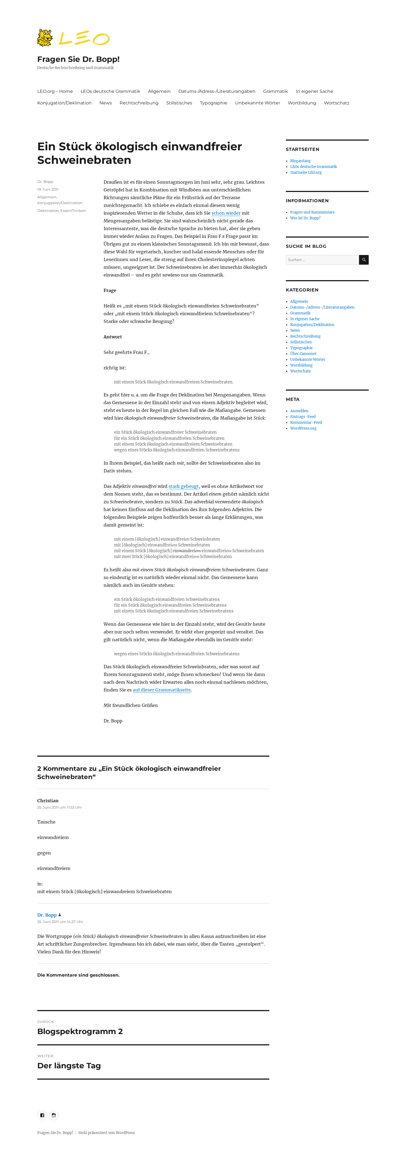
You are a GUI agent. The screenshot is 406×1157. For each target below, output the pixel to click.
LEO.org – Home (55, 91)
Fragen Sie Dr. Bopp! (78, 59)
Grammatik (275, 91)
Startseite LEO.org (306, 172)
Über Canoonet (303, 353)
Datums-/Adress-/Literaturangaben (216, 91)
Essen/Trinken (73, 210)
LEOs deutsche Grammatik (110, 91)
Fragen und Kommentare (312, 212)
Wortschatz (336, 103)
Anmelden (299, 411)
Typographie (213, 103)
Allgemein (159, 91)
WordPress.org (303, 428)
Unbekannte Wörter (257, 103)
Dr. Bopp (45, 181)
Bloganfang (300, 161)
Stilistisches (179, 103)
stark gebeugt (183, 486)
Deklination (48, 210)
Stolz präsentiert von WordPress (106, 1132)
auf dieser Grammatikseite (162, 690)
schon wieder (226, 213)
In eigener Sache (314, 91)
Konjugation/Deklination (64, 103)
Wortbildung (302, 103)
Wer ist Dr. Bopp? (305, 218)
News (105, 103)
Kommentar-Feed (306, 422)
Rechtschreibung (139, 103)
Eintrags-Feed (303, 416)
